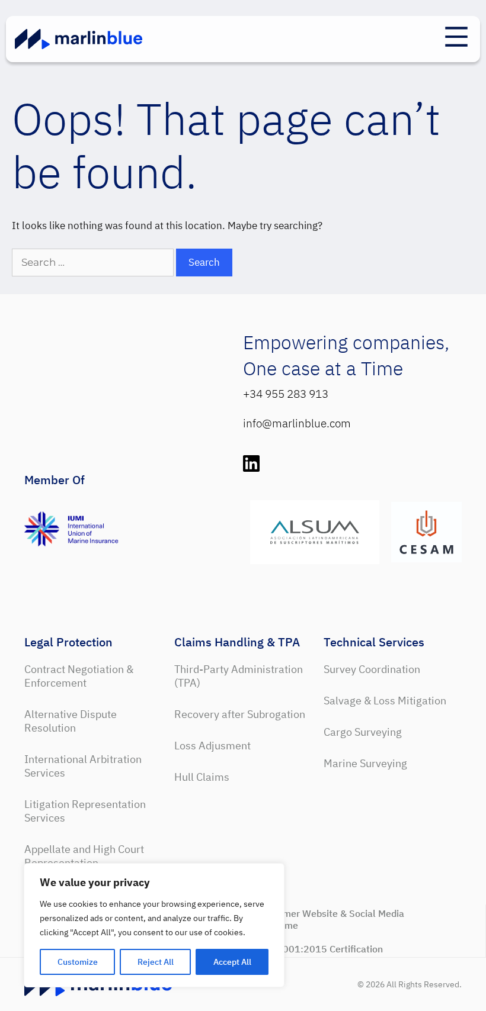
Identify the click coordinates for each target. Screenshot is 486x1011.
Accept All (232, 962)
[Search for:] (94, 262)
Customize (77, 962)
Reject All (156, 962)
